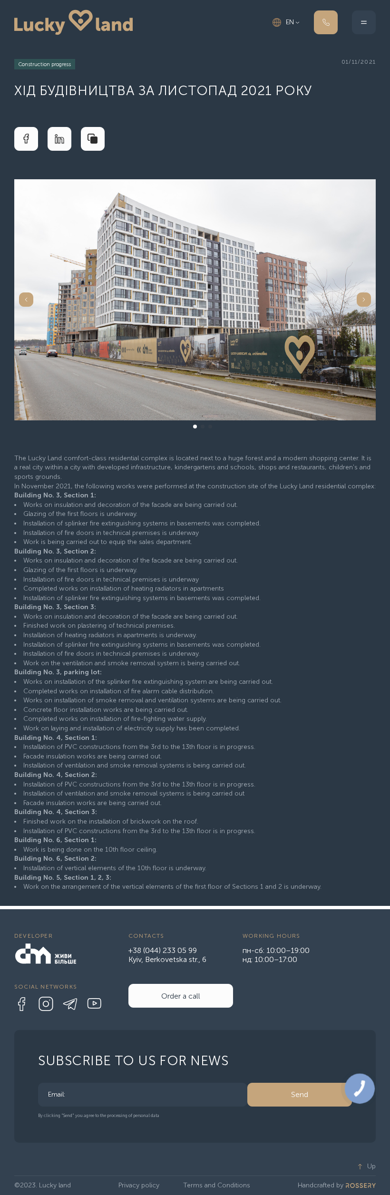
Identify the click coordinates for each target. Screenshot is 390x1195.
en (290, 22)
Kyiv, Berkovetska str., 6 (167, 959)
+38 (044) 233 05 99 (162, 950)
